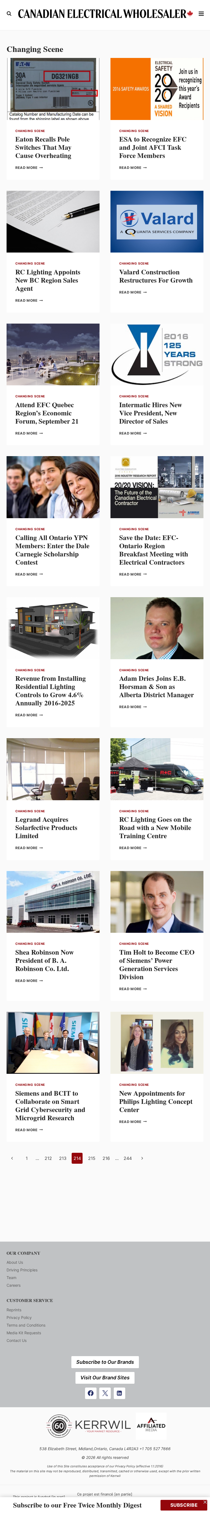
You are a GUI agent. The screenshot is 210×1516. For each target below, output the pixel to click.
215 (91, 1158)
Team (11, 1277)
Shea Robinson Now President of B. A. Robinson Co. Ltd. (44, 960)
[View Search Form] (9, 14)
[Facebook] (91, 1393)
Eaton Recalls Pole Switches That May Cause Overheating (43, 147)
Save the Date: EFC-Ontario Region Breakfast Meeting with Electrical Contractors (153, 549)
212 (48, 1158)
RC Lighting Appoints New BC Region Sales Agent (47, 280)
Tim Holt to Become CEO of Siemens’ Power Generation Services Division (156, 964)
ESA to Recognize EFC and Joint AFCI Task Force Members (152, 147)
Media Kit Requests (24, 1332)
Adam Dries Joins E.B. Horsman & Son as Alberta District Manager (156, 686)
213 (62, 1158)
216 (106, 1158)
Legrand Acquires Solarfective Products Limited (46, 827)
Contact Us (17, 1340)
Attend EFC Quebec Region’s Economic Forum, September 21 (47, 413)
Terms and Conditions (26, 1325)
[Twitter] (105, 1393)
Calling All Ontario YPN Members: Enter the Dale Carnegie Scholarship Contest (52, 549)
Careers (14, 1285)
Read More (29, 168)
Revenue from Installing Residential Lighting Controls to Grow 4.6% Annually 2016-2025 (50, 690)
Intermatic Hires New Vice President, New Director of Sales (150, 413)
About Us (15, 1262)
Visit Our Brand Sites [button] (105, 1377)
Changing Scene (30, 131)
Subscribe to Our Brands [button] (105, 1362)
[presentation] (53, 89)
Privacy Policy (19, 1317)
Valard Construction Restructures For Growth (156, 276)
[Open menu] (201, 13)
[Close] (205, 1502)
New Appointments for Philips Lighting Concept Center (155, 1101)
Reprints (14, 1309)
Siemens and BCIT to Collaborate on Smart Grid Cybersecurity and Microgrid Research (50, 1105)
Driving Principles (22, 1270)
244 (128, 1158)
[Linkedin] (119, 1393)
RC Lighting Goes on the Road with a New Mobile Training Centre (155, 827)
